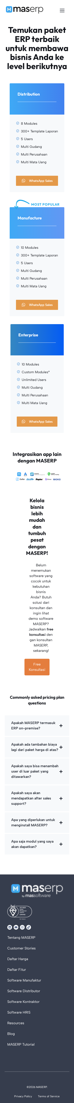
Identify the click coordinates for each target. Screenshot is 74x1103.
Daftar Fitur (16, 970)
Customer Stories (21, 948)
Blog (11, 1034)
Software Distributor (23, 991)
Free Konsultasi (37, 667)
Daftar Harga (17, 959)
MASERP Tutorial (21, 1044)
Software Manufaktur (24, 980)
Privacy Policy (23, 1096)
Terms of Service (49, 1096)
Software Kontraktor (23, 1002)
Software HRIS (18, 1012)
